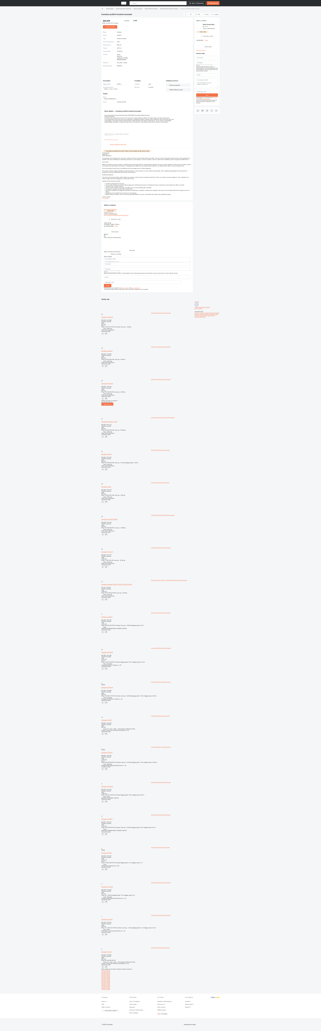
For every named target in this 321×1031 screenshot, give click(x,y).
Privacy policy (133, 1004)
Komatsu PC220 (106, 454)
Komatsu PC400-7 (107, 752)
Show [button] (116, 226)
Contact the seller (110, 26)
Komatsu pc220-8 (106, 617)
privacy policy (125, 288)
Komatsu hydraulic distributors (205, 316)
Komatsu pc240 (106, 487)
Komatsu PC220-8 (107, 652)
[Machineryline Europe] (110, 3)
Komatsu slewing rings (204, 315)
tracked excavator (121, 38)
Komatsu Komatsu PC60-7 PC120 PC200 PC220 (116, 584)
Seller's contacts (106, 1007)
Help (103, 1004)
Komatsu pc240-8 (106, 351)
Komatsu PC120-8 (107, 552)
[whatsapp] (105, 229)
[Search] (131, 3)
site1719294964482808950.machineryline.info (116, 215)
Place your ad (107, 404)
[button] (185, 14)
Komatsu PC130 (106, 952)
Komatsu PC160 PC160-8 (109, 519)
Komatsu (119, 32)
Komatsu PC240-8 (107, 317)
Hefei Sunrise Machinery (110, 209)
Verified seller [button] (110, 211)
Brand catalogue (133, 1012)
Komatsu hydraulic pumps (202, 313)
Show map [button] (132, 250)
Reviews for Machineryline (136, 1010)
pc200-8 (119, 35)
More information (200, 50)
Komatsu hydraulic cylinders (202, 314)
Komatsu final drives (214, 313)
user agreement (135, 288)
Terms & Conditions (134, 1001)
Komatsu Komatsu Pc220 (109, 422)
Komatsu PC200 (106, 853)
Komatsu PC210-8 (107, 887)
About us (104, 1001)
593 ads (111, 212)
